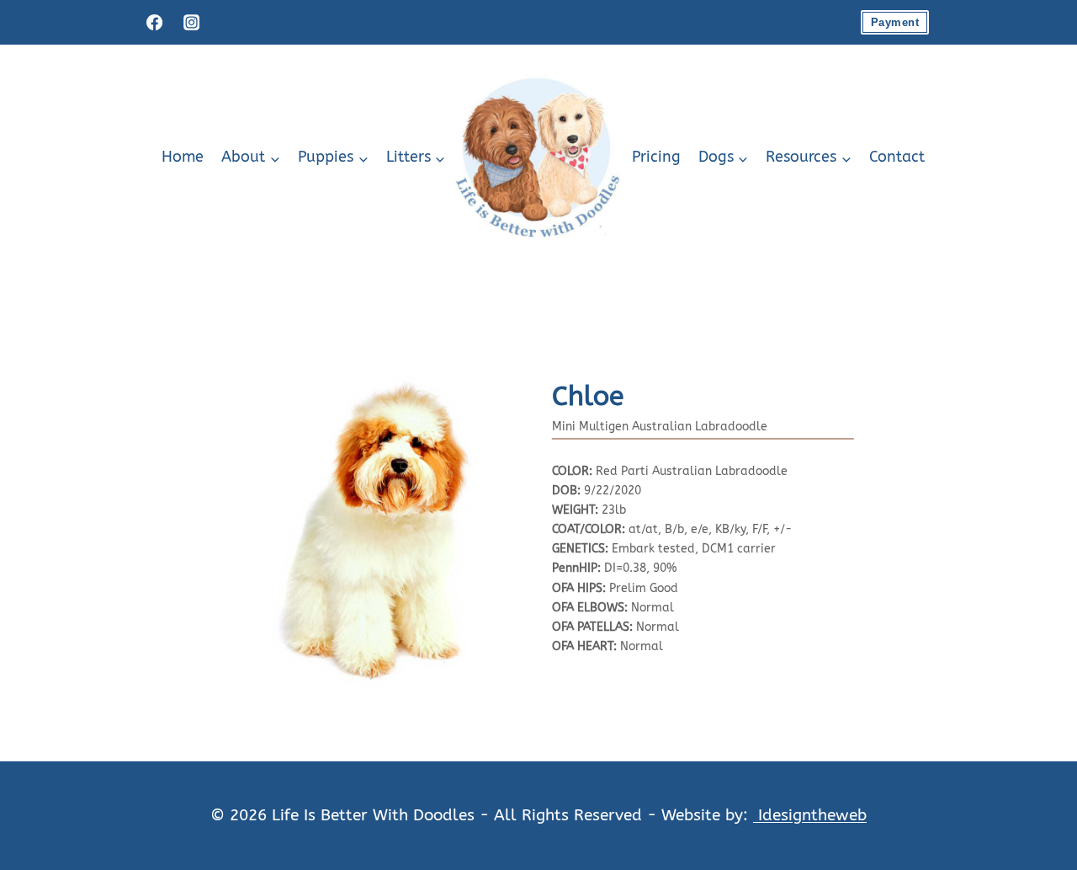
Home (183, 157)
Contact (897, 157)
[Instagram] (191, 22)
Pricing (656, 157)
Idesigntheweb (810, 815)
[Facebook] (154, 22)
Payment (895, 22)
